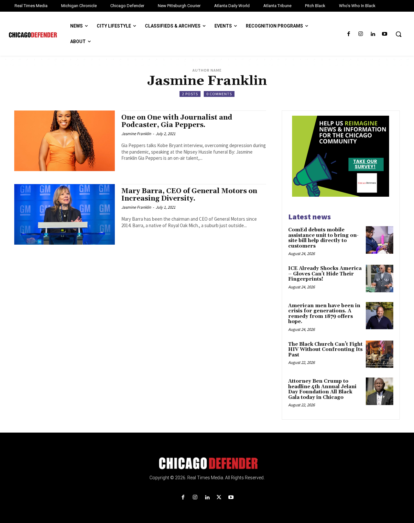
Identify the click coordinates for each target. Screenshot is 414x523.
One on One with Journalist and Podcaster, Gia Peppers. (176, 121)
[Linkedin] (372, 34)
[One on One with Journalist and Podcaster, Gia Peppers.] (64, 140)
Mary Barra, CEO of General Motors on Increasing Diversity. (189, 195)
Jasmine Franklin (136, 133)
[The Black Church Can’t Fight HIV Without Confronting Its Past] (379, 354)
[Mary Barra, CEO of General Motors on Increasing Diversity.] (64, 214)
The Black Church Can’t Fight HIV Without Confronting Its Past (325, 349)
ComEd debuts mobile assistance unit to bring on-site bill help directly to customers (323, 238)
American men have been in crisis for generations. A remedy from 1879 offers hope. (324, 314)
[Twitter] (219, 497)
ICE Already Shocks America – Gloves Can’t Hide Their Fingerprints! (325, 273)
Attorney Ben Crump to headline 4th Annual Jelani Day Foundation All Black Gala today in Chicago (322, 389)
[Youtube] (384, 34)
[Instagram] (360, 34)
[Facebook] (348, 34)
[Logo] (207, 463)
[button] (398, 34)
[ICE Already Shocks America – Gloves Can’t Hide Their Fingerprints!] (379, 278)
